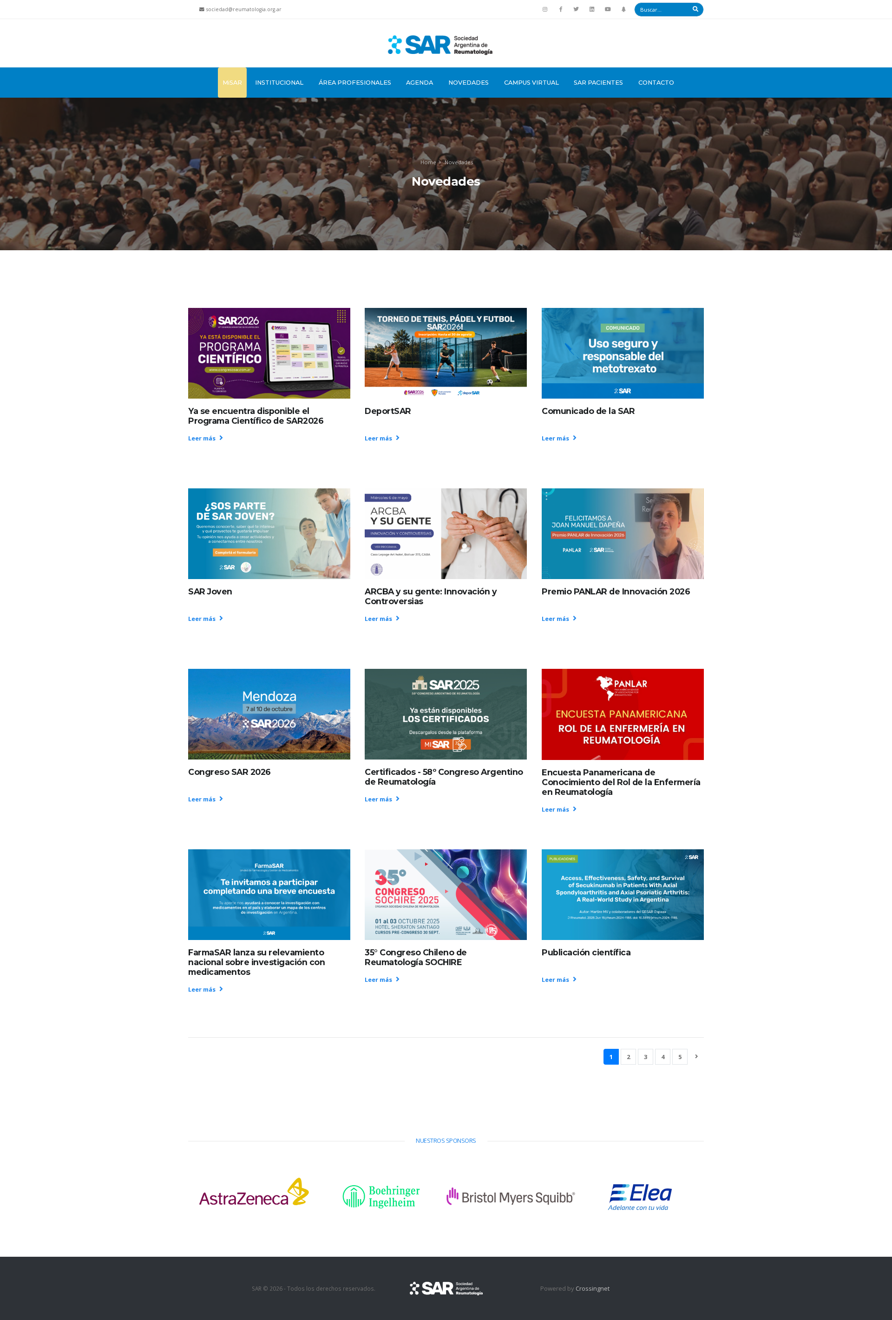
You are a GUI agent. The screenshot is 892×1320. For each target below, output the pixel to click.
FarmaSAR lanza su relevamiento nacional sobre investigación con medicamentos (256, 962)
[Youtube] (607, 9)
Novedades (468, 82)
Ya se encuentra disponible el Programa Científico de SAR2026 (255, 416)
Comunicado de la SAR (588, 411)
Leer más (202, 438)
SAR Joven (210, 591)
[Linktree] (623, 9)
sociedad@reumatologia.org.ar (244, 9)
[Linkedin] (591, 9)
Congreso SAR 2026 (229, 772)
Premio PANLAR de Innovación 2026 (616, 591)
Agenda (419, 82)
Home (428, 162)
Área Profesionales (355, 82)
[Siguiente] (696, 1056)
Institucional (279, 82)
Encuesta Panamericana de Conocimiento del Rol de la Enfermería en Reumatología (621, 782)
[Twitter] (576, 9)
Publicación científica (586, 952)
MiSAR (232, 82)
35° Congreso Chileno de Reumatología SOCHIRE (416, 957)
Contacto (656, 82)
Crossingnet (593, 1288)
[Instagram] (544, 9)
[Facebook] (560, 9)
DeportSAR (388, 411)
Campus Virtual (531, 82)
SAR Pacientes (598, 82)
